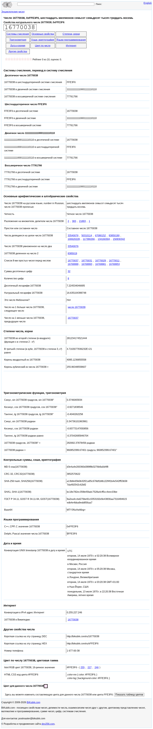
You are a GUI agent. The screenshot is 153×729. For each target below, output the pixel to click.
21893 (82, 221)
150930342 (119, 239)
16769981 (100, 264)
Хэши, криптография (42, 40)
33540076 (73, 235)
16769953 (114, 264)
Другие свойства (18, 51)
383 (74, 221)
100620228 (74, 239)
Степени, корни (71, 34)
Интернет (71, 45)
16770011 (114, 260)
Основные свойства (43, 34)
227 (90, 667)
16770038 (73, 619)
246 (97, 667)
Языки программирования (71, 40)
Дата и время (17, 45)
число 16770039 (76, 307)
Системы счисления (18, 34)
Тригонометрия (17, 40)
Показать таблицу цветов (129, 694)
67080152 (100, 235)
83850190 (114, 235)
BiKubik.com (33, 702)
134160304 (104, 239)
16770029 (100, 260)
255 (83, 667)
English (148, 3)
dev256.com (48, 724)
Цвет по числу (43, 45)
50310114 (86, 235)
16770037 (73, 260)
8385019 (72, 253)
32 (69, 271)
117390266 (89, 239)
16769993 (86, 264)
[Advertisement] (114, 43)
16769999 (73, 264)
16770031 (86, 260)
